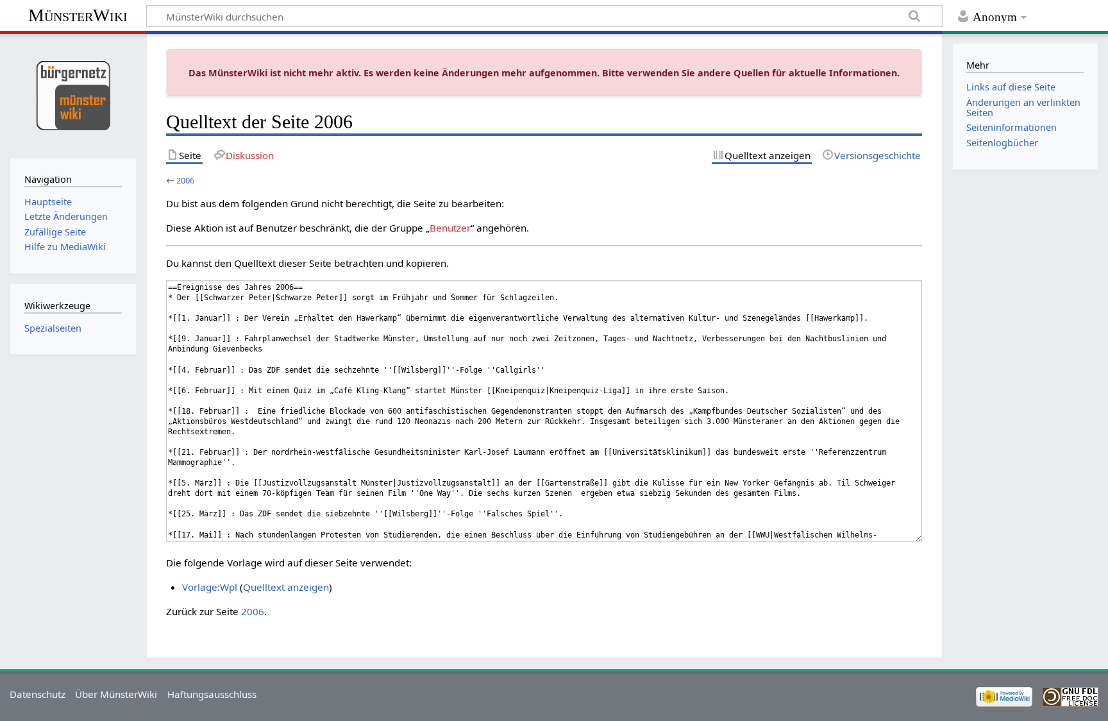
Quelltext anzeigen (286, 587)
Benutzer (450, 227)
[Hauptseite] (72, 94)
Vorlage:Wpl (209, 587)
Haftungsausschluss (211, 694)
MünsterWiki (78, 15)
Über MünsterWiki (116, 694)
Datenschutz (37, 694)
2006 (185, 180)
